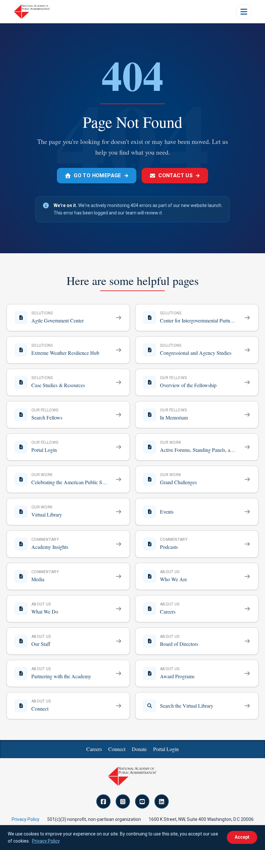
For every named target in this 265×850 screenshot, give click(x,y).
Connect (116, 749)
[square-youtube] (142, 801)
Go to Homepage (101, 175)
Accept (242, 837)
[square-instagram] (123, 801)
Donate (139, 749)
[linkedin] (161, 801)
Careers (94, 749)
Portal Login (166, 749)
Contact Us (179, 175)
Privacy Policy (25, 819)
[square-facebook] (103, 801)
